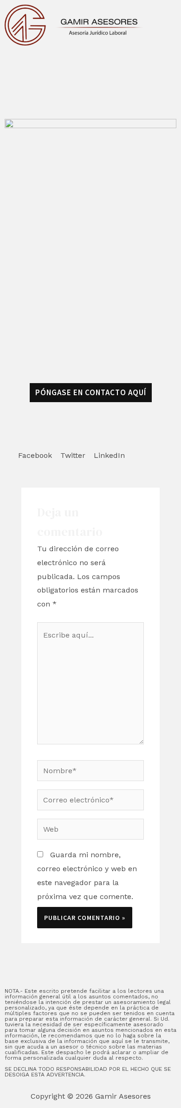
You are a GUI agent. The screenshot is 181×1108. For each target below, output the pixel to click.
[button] (35, 446)
